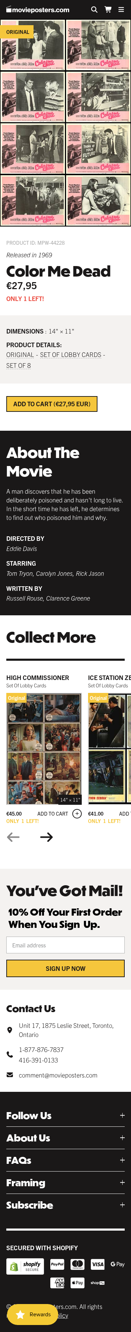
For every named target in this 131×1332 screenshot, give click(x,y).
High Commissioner (37, 677)
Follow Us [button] (28, 1115)
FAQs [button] (18, 1160)
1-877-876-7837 (41, 1049)
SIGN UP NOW (66, 968)
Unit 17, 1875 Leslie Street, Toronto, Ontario (66, 1029)
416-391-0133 (38, 1060)
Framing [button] (25, 1182)
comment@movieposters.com (58, 1075)
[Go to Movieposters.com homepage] (37, 9)
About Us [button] (28, 1138)
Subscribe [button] (29, 1205)
